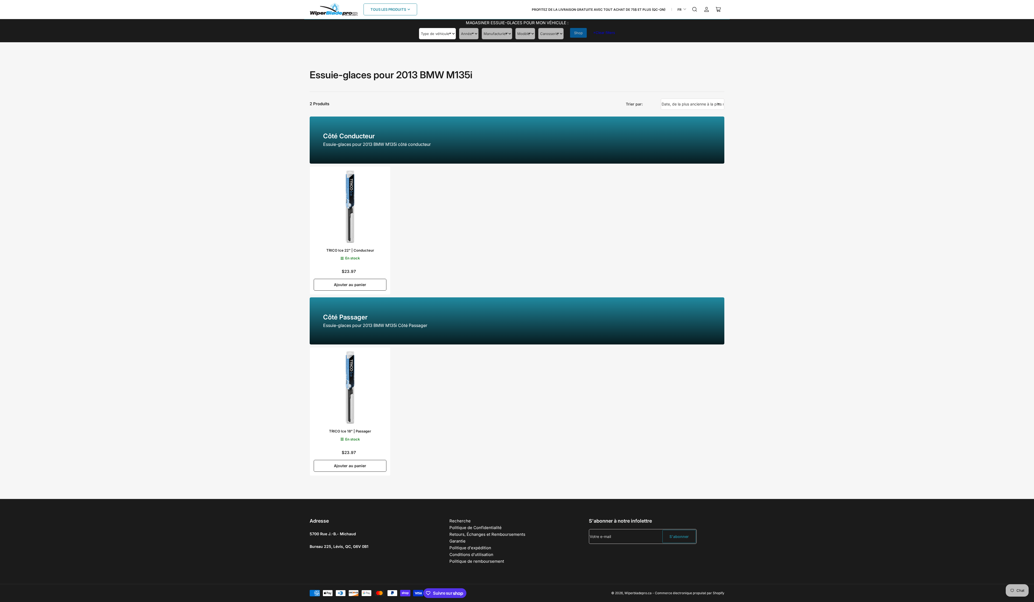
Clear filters (604, 32)
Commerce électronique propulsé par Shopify (689, 593)
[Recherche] (695, 9)
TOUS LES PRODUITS (388, 9)
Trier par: (634, 104)
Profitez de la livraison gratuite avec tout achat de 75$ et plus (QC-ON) (598, 10)
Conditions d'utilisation (471, 554)
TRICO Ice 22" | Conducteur (350, 250)
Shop (578, 33)
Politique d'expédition (470, 547)
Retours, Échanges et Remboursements (487, 534)
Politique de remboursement (476, 561)
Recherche (460, 520)
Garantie (457, 541)
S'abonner (679, 536)
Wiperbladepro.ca (638, 593)
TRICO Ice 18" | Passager (350, 431)
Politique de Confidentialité (475, 527)
